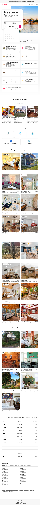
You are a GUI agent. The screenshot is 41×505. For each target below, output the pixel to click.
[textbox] (8, 23)
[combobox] (12, 20)
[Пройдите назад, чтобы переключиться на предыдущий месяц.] (5, 26)
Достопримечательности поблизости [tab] (24, 465)
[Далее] (22, 103)
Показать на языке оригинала (29, 1)
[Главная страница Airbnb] (4, 4)
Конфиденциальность (18, 503)
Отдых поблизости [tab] (5, 465)
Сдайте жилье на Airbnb (33, 4)
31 (5, 40)
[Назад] (18, 103)
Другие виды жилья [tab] (13, 465)
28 (13, 38)
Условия (24, 503)
